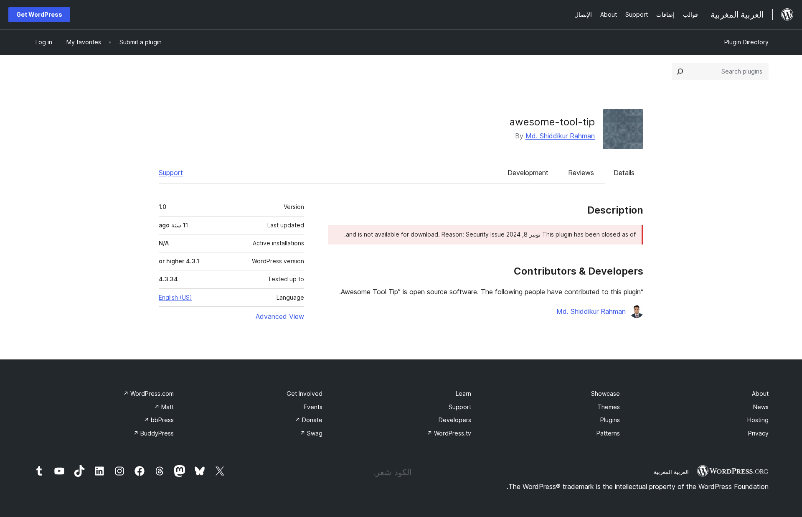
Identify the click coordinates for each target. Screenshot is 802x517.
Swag (311, 433)
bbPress (159, 419)
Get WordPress (39, 14)
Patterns (608, 433)
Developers (455, 419)
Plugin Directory (746, 42)
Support (171, 172)
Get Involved (304, 393)
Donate (308, 419)
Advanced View (280, 316)
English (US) (175, 297)
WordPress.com (148, 393)
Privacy (758, 433)
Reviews (581, 172)
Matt (164, 406)
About (760, 393)
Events (313, 406)
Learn (463, 393)
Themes (608, 406)
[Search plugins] (680, 71)
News (761, 406)
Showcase (605, 393)
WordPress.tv (449, 433)
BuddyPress (153, 433)
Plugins (610, 419)
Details (624, 172)
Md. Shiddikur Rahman (560, 136)
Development (528, 172)
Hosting (758, 419)
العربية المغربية (671, 472)
